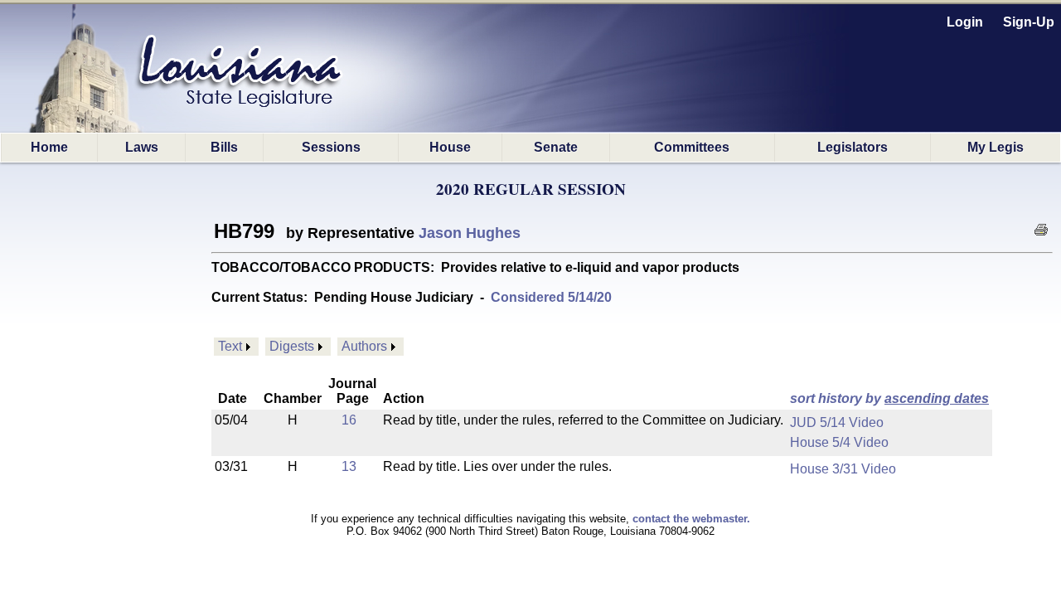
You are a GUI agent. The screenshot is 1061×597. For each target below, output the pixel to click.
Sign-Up (1028, 22)
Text (230, 346)
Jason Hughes (470, 233)
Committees (691, 147)
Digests (291, 346)
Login (965, 22)
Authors (364, 346)
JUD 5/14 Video (837, 422)
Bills (224, 147)
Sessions (331, 147)
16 (349, 420)
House (450, 147)
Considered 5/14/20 (551, 297)
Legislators (852, 147)
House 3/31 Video (843, 469)
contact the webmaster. (691, 518)
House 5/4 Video (839, 442)
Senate (556, 147)
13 (349, 466)
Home (49, 147)
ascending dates (936, 398)
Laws (141, 147)
